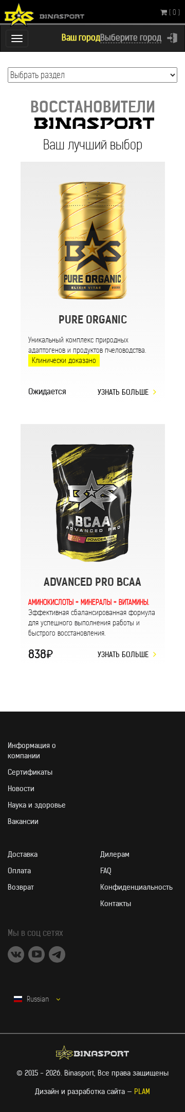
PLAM (142, 1091)
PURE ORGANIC (93, 319)
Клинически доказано (64, 360)
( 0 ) (173, 12)
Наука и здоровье (37, 805)
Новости (21, 788)
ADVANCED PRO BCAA (92, 582)
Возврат (21, 887)
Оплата (19, 870)
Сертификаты (30, 772)
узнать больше (123, 392)
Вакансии (23, 821)
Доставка (23, 854)
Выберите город (130, 37)
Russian (38, 999)
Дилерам (115, 854)
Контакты (115, 903)
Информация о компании (32, 750)
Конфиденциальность (136, 887)
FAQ (106, 870)
